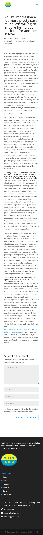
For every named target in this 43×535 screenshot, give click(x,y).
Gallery (5, 491)
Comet (35, 532)
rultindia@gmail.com (11, 517)
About (5, 480)
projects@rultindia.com (12, 513)
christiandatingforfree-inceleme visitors (19, 41)
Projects (6, 487)
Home (5, 477)
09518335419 (9, 509)
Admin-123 (11, 38)
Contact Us (7, 494)
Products (6, 484)
